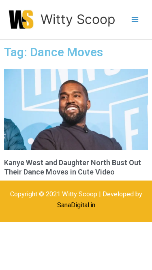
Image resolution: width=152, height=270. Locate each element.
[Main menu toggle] (135, 20)
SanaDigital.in (76, 205)
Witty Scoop (78, 19)
